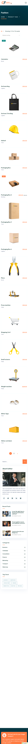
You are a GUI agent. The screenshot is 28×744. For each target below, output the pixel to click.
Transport (14, 564)
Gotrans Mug (5, 86)
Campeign (14, 550)
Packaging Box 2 (6, 195)
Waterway (14, 567)
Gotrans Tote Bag (7, 113)
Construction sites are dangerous (18, 532)
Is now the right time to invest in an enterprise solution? (18, 513)
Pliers (3, 278)
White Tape (5, 414)
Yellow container (6, 441)
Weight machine (6, 386)
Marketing (14, 560)
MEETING (13, 585)
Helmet (3, 140)
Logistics (3, 88)
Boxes (2, 61)
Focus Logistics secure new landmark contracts (18, 522)
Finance (14, 557)
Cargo (2, 307)
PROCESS (20, 585)
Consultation (14, 554)
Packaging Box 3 (6, 222)
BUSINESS (5, 580)
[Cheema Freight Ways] (6, 2)
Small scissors (5, 359)
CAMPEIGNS (13, 580)
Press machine (5, 305)
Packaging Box (6, 168)
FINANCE (15, 583)
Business (14, 547)
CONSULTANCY (6, 583)
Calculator (4, 59)
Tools (2, 142)
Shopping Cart (6, 332)
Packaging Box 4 (6, 249)
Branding (3, 197)
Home (3, 17)
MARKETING (6, 585)
